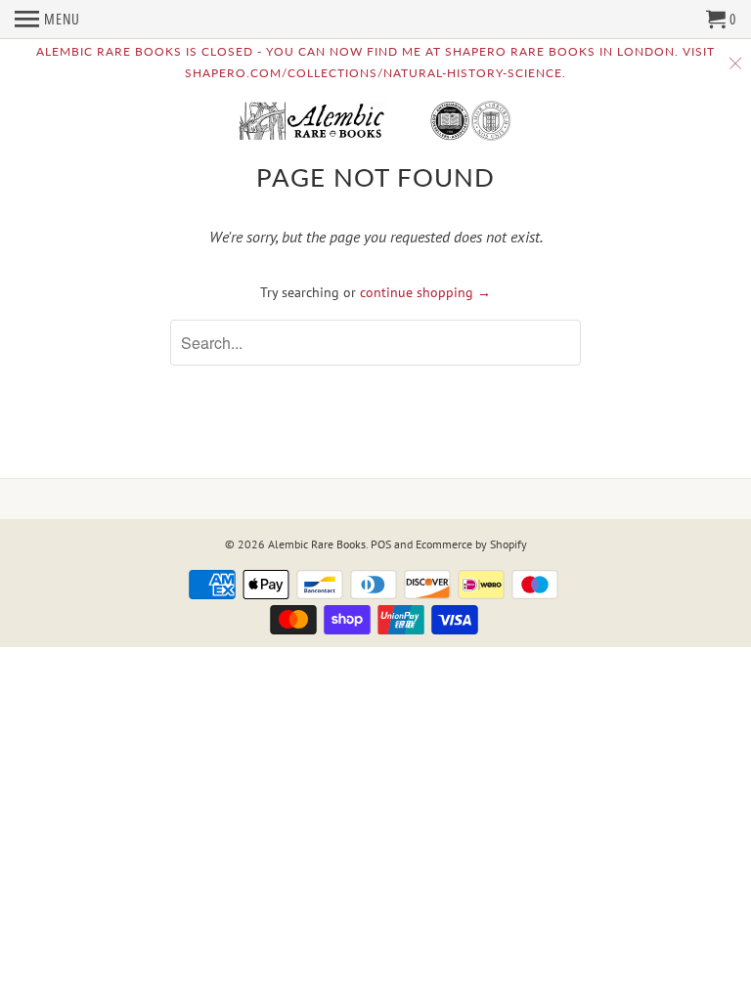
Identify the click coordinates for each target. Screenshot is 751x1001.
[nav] (47, 19)
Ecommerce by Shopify (471, 544)
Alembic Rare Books (317, 544)
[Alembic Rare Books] (375, 122)
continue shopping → (425, 292)
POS (381, 544)
